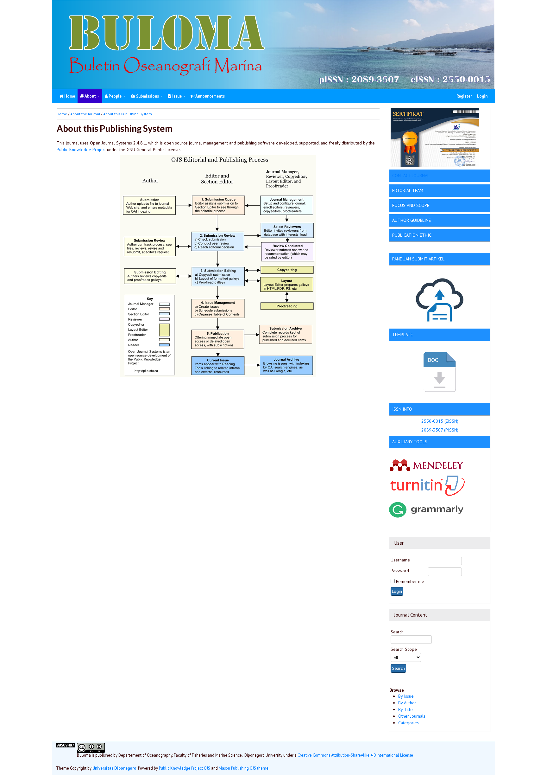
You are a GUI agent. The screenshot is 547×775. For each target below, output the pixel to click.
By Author (407, 703)
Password (400, 570)
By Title (405, 709)
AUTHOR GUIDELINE (411, 220)
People (115, 96)
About (90, 96)
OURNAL (421, 175)
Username (400, 560)
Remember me (410, 581)
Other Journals (411, 716)
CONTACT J (402, 175)
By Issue (406, 696)
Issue (177, 96)
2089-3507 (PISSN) (439, 430)
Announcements (210, 96)
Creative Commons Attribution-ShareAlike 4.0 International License (355, 755)
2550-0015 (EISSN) (439, 421)
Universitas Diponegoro (114, 768)
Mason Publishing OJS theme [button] (243, 768)
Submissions (147, 96)
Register (464, 96)
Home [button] (62, 114)
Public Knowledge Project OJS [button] (184, 768)
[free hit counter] (65, 753)
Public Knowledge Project (81, 149)
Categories (408, 723)
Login (482, 96)
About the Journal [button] (85, 114)
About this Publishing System (127, 114)
